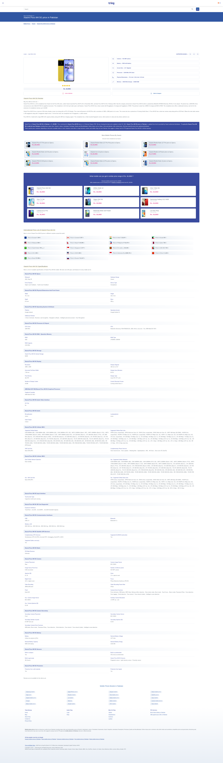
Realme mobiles (72, 695)
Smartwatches (112, 714)
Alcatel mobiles (71, 703)
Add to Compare (157, 93)
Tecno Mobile (155, 703)
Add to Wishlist (68, 93)
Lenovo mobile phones (157, 701)
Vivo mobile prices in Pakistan (81, 739)
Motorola (70, 701)
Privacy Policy (28, 721)
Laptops (110, 718)
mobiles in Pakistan (116, 182)
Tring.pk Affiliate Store (30, 745)
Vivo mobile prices (114, 695)
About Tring (27, 716)
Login (68, 712)
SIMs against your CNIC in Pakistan (158, 714)
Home (26, 712)
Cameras (111, 716)
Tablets (110, 712)
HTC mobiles (113, 703)
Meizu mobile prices (31, 703)
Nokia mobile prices (114, 697)
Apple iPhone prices (73, 691)
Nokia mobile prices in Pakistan (96, 739)
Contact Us (27, 718)
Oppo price (28, 695)
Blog (26, 714)
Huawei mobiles (114, 691)
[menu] (220, 3)
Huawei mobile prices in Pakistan (33, 739)
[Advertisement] (111, 39)
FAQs (68, 714)
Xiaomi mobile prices (31, 697)
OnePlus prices (155, 695)
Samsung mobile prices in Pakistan (65, 739)
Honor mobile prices (156, 691)
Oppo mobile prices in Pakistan (48, 739)
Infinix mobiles (113, 701)
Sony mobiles (155, 697)
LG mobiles (70, 697)
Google (28, 701)
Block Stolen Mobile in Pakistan (157, 712)
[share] (3, 3)
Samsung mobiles (30, 691)
